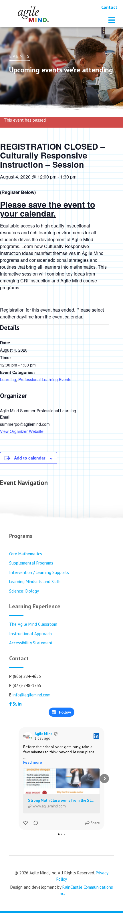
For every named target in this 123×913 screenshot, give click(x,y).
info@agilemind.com (31, 695)
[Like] (26, 823)
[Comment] (34, 823)
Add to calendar (29, 458)
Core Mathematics (25, 553)
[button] (18, 778)
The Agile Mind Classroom (33, 624)
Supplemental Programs (31, 563)
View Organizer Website (21, 431)
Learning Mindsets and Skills (35, 581)
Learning (8, 379)
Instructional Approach (30, 633)
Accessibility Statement (31, 642)
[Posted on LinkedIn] (96, 736)
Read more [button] (32, 762)
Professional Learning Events (44, 379)
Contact (109, 7)
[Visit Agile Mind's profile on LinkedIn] (27, 736)
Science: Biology (24, 591)
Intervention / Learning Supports (39, 572)
